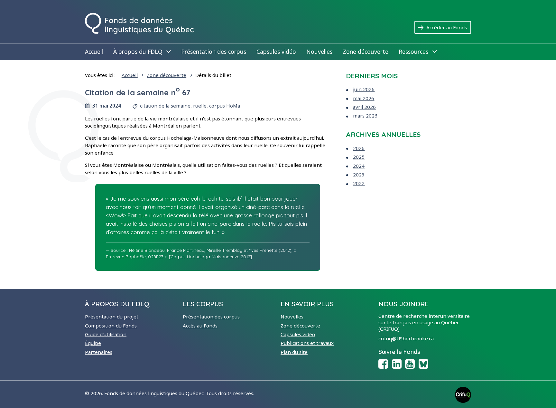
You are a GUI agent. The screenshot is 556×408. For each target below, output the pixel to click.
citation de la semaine (165, 105)
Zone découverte (365, 51)
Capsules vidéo (276, 51)
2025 (359, 157)
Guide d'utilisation (105, 334)
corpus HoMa (224, 105)
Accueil (94, 51)
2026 (359, 148)
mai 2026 (363, 98)
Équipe (93, 343)
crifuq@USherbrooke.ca (406, 338)
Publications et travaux (307, 343)
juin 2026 (364, 89)
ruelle (200, 105)
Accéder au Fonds (448, 27)
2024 (359, 166)
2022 (359, 183)
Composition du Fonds (111, 325)
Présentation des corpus (213, 51)
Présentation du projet (111, 316)
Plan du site (294, 352)
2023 (359, 174)
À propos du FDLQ (142, 51)
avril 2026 (364, 107)
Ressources (418, 51)
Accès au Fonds (200, 325)
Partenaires (98, 352)
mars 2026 (365, 115)
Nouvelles (319, 51)
